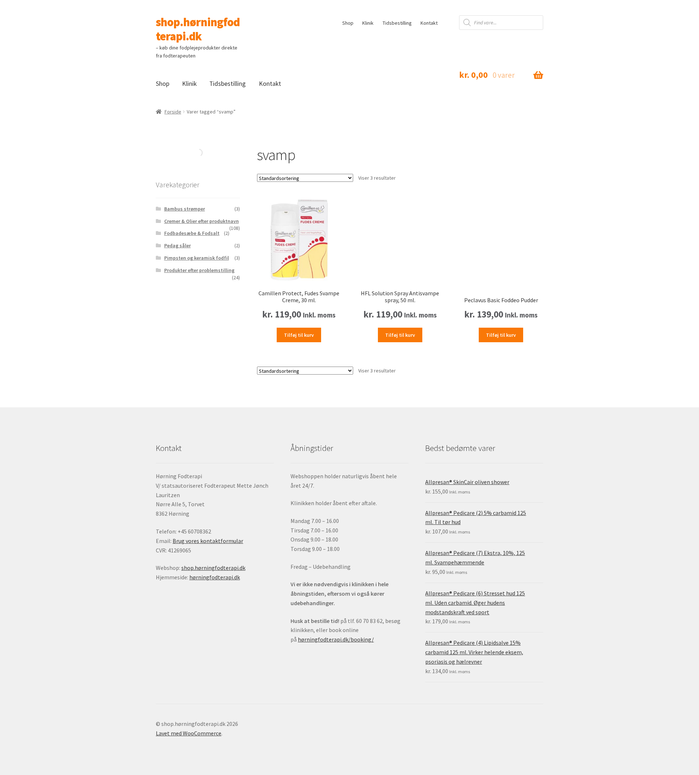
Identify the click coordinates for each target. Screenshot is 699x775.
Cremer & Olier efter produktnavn (201, 221)
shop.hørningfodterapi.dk (198, 29)
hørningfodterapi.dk (214, 577)
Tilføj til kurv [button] (299, 335)
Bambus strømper (184, 208)
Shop (348, 23)
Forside (173, 111)
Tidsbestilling (397, 23)
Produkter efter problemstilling (199, 270)
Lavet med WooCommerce (188, 733)
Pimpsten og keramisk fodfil (196, 258)
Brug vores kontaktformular (208, 540)
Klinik (368, 23)
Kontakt (429, 23)
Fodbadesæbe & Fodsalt (192, 233)
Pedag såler (177, 245)
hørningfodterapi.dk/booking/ (336, 639)
